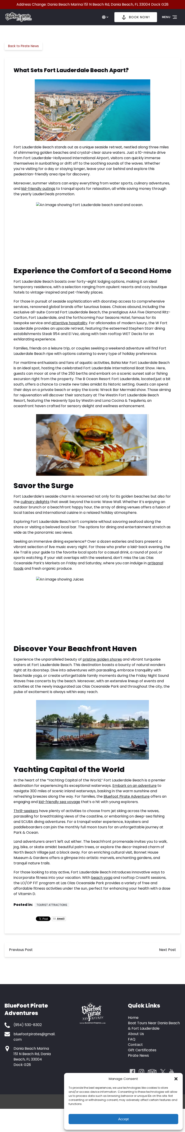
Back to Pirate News (23, 46)
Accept (123, 1119)
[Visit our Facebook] (132, 1072)
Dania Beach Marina (31, 1048)
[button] (176, 1079)
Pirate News (138, 1055)
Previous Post (21, 949)
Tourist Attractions (52, 905)
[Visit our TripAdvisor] (152, 1072)
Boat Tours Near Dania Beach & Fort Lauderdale (154, 1025)
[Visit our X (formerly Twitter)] (163, 1072)
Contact (135, 1044)
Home (133, 1017)
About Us (136, 1033)
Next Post (167, 949)
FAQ (131, 1039)
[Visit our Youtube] (171, 1072)
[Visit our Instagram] (141, 1072)
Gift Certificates (142, 1050)
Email (61, 918)
